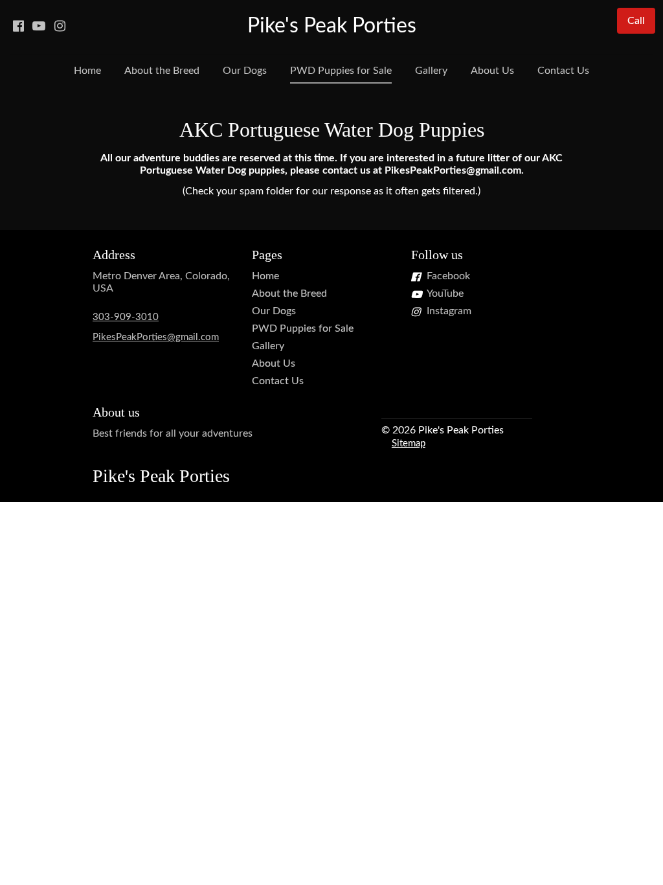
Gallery (431, 70)
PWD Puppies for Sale (341, 70)
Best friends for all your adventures (173, 433)
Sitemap (408, 443)
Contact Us (563, 70)
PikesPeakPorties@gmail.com (156, 337)
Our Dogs (245, 70)
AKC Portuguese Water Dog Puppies (331, 129)
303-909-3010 (126, 317)
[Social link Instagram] (59, 26)
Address (114, 254)
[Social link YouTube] (38, 26)
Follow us (437, 254)
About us (116, 412)
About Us (492, 70)
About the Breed (161, 70)
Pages (267, 254)
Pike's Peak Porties (331, 26)
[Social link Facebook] (18, 26)
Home (87, 70)
